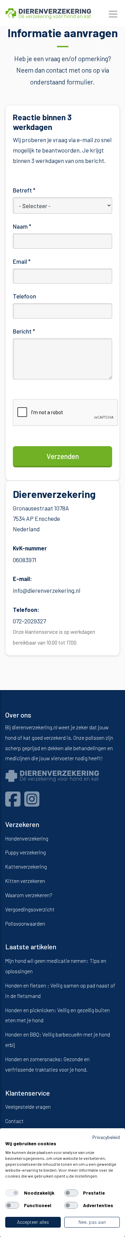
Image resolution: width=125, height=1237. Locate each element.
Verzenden (63, 456)
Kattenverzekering (26, 866)
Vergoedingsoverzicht (30, 909)
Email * (22, 261)
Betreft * (24, 190)
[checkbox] (12, 1192)
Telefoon (24, 296)
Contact (14, 1121)
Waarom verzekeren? (28, 895)
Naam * (22, 226)
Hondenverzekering (26, 838)
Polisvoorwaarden (25, 923)
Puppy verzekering (25, 852)
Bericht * (24, 331)
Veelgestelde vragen (28, 1107)
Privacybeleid (106, 1137)
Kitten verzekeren (25, 881)
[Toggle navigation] (113, 14)
